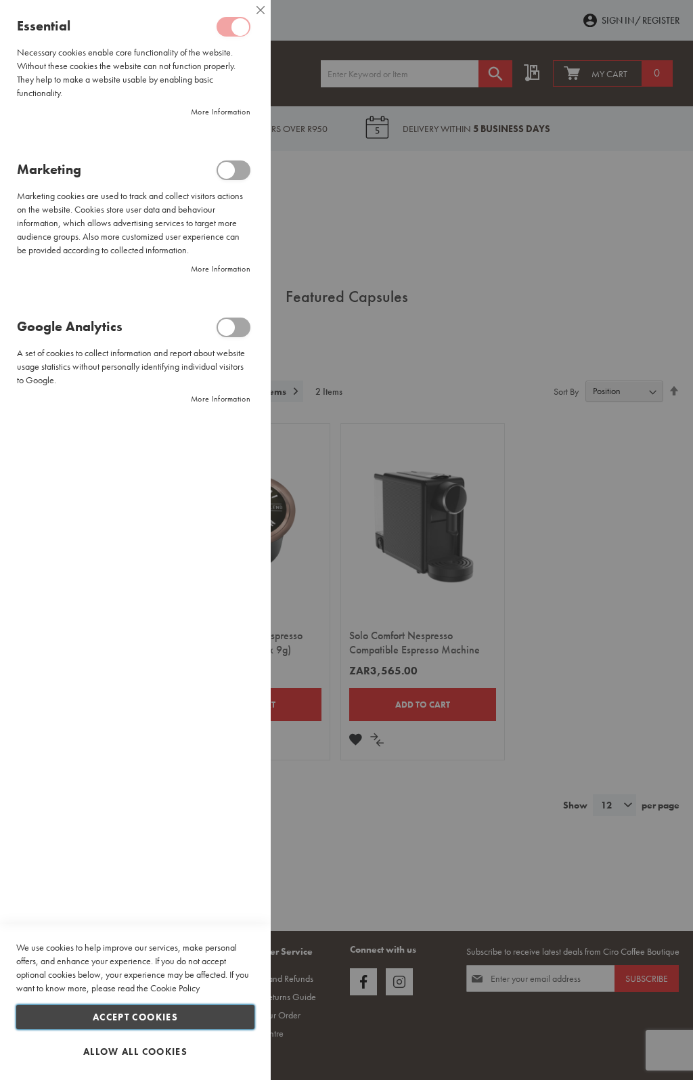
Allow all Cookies (135, 1051)
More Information (220, 111)
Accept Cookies (135, 1017)
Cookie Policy (175, 988)
